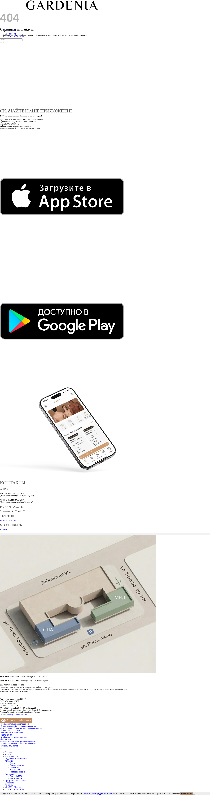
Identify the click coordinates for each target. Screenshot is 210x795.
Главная (8, 752)
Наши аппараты (12, 756)
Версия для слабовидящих (18, 720)
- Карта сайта (6, 735)
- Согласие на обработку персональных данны (21, 728)
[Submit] (1, 42)
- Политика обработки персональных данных (20, 726)
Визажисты (15, 770)
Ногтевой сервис (17, 772)
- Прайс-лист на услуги (10, 730)
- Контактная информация (11, 733)
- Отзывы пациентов (9, 746)
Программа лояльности (15, 781)
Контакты (9, 785)
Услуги (8, 754)
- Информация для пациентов (13, 737)
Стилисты (14, 767)
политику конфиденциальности (99, 794)
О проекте (9, 783)
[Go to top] (1, 748)
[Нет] (194, 794)
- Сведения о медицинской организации (18, 744)
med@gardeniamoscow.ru (18, 714)
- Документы (5, 739)
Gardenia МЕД (16, 776)
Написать (4, 530)
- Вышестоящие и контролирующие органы (19, 741)
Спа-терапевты (17, 765)
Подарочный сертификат (16, 759)
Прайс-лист (10, 774)
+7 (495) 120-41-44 (13, 34)
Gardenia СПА (16, 778)
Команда (9, 761)
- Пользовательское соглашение (14, 724)
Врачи (12, 763)
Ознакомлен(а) (186, 794)
